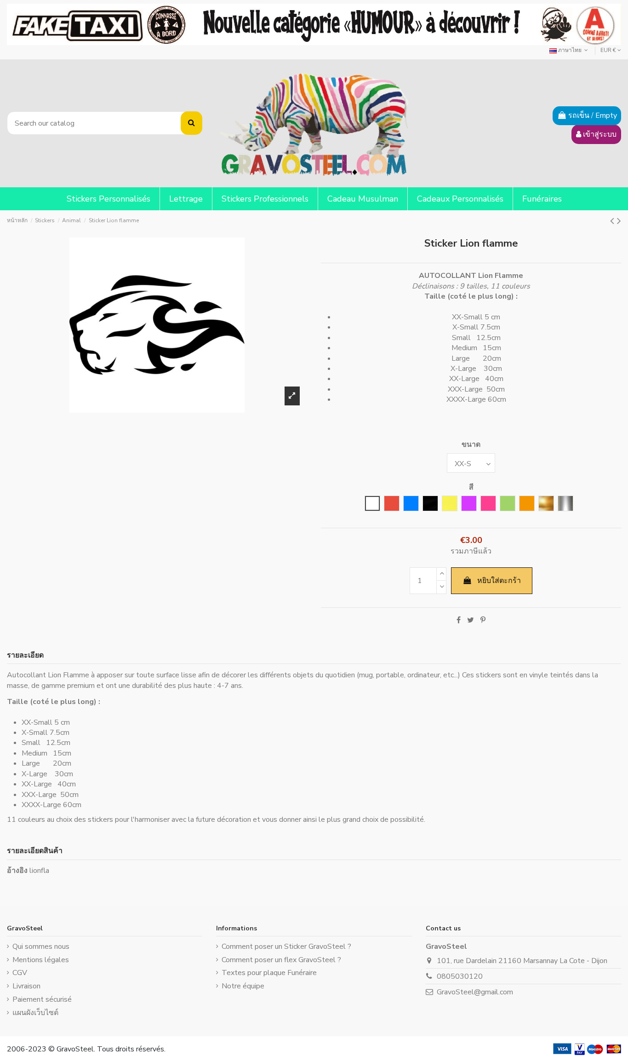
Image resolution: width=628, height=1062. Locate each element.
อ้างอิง (17, 871)
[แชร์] (459, 620)
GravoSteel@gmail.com (475, 992)
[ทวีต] (470, 620)
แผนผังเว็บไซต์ (35, 1013)
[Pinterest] (482, 620)
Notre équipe (243, 986)
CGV (19, 973)
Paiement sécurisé (42, 999)
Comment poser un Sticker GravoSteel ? (286, 946)
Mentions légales (40, 960)
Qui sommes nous (40, 946)
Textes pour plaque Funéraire (269, 973)
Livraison (26, 986)
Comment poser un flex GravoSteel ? (281, 960)
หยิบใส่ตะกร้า (499, 581)
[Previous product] (613, 221)
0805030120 (460, 976)
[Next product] (619, 221)
